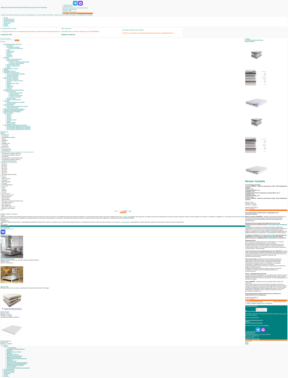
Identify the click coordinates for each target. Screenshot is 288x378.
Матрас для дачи (6, 196)
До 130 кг (4, 167)
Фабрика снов (10, 51)
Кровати (9, 114)
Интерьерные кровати (13, 60)
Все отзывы (4, 227)
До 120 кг (4, 165)
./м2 (266, 241)
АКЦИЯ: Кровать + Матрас (11, 68)
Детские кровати (11, 91)
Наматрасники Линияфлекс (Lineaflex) (17, 106)
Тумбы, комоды (11, 123)
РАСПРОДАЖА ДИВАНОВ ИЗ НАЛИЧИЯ (18, 126)
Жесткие (4, 183)
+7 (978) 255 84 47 (68, 6)
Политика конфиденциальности (254, 320)
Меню (246, 342)
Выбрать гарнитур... (69, 34)
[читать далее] (127, 216)
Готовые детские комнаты (14, 99)
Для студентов (6, 204)
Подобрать (123, 212)
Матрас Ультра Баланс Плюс (255, 301)
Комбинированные (7, 184)
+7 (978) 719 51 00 (68, 5)
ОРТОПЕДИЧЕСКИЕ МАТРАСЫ (13, 44)
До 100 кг (4, 164)
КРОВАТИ (6, 57)
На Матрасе (10, 45)
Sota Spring (5, 156)
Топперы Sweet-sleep (13, 75)
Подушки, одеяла (11, 119)
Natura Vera (10, 52)
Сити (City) (10, 56)
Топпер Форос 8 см (6, 341)
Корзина (247, 341)
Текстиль (9, 118)
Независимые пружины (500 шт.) (11, 159)
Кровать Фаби (4, 286)
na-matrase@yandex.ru (251, 306)
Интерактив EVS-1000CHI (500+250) (12, 158)
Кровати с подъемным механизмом (19, 61)
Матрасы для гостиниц (8, 208)
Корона (9, 53)
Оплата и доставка (9, 21)
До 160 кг (4, 171)
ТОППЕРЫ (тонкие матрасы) (12, 72)
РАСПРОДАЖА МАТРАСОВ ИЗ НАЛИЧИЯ (19, 127)
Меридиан (9, 55)
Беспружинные (6, 150)
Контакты (6, 25)
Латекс (4, 189)
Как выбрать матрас (9, 20)
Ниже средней (6, 178)
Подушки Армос (11, 103)
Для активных (6, 199)
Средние (4, 180)
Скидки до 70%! (6, 34)
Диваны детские (11, 98)
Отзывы (6, 24)
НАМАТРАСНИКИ (9, 105)
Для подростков (6, 205)
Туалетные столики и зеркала (15, 80)
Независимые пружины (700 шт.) (11, 155)
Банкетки (9, 88)
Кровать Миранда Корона (8, 258)
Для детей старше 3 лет (8, 207)
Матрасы (9, 115)
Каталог (6, 17)
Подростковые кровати (16, 92)
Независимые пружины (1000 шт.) (11, 153)
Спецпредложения (9, 19)
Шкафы (9, 84)
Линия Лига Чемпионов (16, 48)
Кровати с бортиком (15, 96)
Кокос (3, 187)
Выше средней (6, 181)
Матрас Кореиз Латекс (279, 301)
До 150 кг (4, 170)
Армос (8, 49)
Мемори (4, 190)
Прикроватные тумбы (13, 83)
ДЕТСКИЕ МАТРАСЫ (10, 71)
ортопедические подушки (268, 235)
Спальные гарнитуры (13, 79)
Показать (14, 214)
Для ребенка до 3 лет (8, 195)
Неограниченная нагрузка (9, 174)
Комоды (9, 82)
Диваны (9, 117)
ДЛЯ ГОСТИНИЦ (8, 113)
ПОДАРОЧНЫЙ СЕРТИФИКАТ (12, 111)
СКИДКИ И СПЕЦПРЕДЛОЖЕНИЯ (13, 110)
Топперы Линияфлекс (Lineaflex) (16, 74)
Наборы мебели (11, 122)
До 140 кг (4, 168)
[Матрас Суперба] (256, 65)
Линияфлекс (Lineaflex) (13, 47)
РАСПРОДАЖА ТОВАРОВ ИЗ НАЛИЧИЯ (15, 125)
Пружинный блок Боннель (9, 161)
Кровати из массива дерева (14, 59)
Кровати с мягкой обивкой (17, 63)
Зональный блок (6, 149)
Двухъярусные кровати (16, 95)
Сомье (8, 67)
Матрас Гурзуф (5, 311)
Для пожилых (6, 198)
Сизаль (4, 192)
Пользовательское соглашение (254, 323)
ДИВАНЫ (6, 70)
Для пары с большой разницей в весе (12, 201)
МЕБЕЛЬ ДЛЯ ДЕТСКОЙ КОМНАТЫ (14, 90)
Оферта (247, 321)
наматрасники (271, 236)
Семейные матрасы (7, 202)
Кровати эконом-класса (13, 65)
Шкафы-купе (10, 86)
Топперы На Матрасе (13, 76)
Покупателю (7, 23)
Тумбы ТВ (9, 87)
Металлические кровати (13, 64)
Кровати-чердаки (14, 94)
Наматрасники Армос (13, 107)
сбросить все (4, 131)
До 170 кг (4, 173)
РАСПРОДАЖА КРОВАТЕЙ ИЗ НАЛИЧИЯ (18, 129)
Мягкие (4, 177)
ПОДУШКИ (7, 101)
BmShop (266, 325)
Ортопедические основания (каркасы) (14, 109)
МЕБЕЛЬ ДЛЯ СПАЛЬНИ (11, 78)
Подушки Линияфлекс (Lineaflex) (16, 102)
